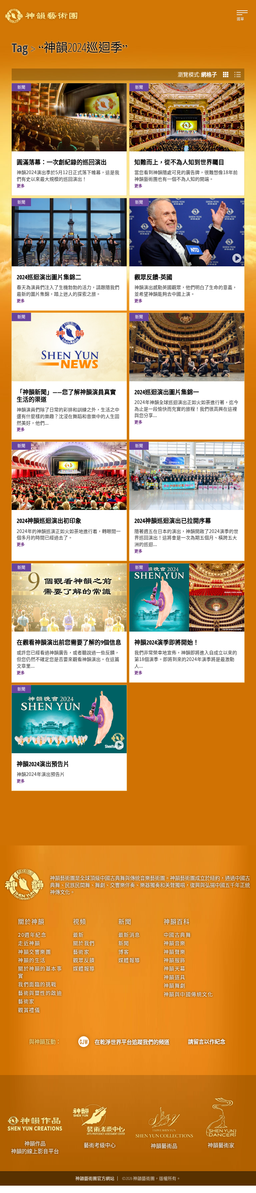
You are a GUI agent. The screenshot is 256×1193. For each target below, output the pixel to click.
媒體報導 (84, 968)
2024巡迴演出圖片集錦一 (166, 392)
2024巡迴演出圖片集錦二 (49, 277)
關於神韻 (31, 921)
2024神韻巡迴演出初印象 (49, 521)
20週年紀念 (32, 934)
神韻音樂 (175, 942)
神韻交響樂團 (34, 951)
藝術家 (26, 1001)
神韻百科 (177, 921)
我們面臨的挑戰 (37, 983)
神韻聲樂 (175, 951)
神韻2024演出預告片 (43, 764)
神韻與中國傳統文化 (188, 994)
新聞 (125, 921)
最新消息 (129, 934)
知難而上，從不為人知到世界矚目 (179, 162)
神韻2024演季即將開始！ (166, 642)
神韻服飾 (175, 959)
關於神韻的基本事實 (40, 972)
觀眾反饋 (84, 959)
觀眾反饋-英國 (153, 277)
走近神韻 (29, 942)
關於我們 (84, 942)
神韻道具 (175, 976)
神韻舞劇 (175, 985)
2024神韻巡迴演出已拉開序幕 (172, 521)
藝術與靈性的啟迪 (40, 992)
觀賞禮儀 (29, 1009)
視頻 (79, 921)
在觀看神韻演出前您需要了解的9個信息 (69, 642)
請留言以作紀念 (206, 1041)
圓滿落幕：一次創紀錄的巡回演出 (62, 162)
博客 (123, 951)
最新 (78, 934)
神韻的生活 (32, 959)
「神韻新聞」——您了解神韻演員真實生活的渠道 (66, 395)
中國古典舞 (177, 934)
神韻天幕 (175, 968)
